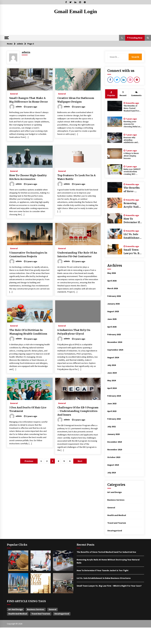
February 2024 (114, 395)
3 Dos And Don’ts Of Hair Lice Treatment (27, 409)
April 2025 (111, 326)
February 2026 (114, 296)
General (14, 93)
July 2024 (111, 365)
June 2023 (111, 403)
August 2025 (113, 311)
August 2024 (113, 357)
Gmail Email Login (75, 11)
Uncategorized (114, 530)
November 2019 (114, 449)
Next (80, 461)
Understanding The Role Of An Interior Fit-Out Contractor (77, 254)
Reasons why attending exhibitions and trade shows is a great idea (131, 140)
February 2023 (114, 419)
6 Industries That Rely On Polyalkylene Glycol (73, 332)
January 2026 (113, 303)
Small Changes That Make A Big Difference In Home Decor (28, 100)
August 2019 (113, 465)
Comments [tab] (136, 95)
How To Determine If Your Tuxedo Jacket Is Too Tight (132, 220)
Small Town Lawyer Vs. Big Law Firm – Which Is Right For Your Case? (133, 251)
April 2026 (111, 280)
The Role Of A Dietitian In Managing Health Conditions (28, 332)
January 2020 (113, 434)
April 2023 (111, 411)
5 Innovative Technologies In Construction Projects (28, 254)
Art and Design (114, 492)
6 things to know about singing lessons (131, 155)
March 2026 (112, 288)
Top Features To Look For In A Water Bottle (76, 177)
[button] (122, 38)
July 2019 (111, 472)
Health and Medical (116, 515)
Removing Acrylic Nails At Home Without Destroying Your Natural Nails (132, 205)
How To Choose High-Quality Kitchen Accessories (28, 177)
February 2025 (114, 334)
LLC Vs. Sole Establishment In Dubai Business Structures (132, 236)
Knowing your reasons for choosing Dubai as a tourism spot (133, 124)
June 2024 (111, 372)
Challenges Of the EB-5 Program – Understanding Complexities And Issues (77, 411)
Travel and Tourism (116, 523)
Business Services (115, 500)
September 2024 (115, 349)
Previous (29, 461)
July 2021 (111, 426)
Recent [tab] (123, 95)
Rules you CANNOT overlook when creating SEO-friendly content (132, 171)
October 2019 (113, 457)
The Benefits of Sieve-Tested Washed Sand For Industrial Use (131, 108)
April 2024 (111, 388)
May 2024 (111, 380)
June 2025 (111, 319)
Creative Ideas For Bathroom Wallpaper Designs (75, 100)
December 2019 (114, 442)
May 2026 (111, 273)
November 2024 (114, 342)
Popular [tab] (111, 95)
